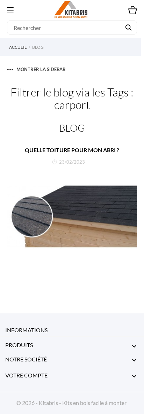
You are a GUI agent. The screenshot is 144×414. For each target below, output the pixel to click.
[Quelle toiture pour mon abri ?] (72, 216)
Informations (26, 330)
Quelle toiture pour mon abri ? (72, 150)
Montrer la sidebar (41, 69)
